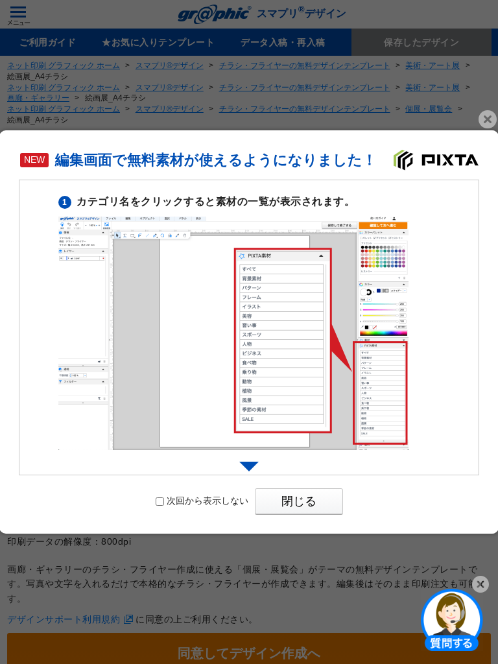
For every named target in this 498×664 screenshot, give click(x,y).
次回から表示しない (207, 500)
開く (452, 619)
